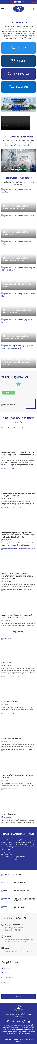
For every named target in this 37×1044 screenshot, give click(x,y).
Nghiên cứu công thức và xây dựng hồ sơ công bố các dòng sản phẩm (17, 362)
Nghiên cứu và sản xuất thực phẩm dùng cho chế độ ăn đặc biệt (17, 284)
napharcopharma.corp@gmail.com (16, 951)
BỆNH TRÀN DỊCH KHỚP (11, 738)
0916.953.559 (19, 2)
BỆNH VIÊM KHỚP (8, 814)
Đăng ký (19, 997)
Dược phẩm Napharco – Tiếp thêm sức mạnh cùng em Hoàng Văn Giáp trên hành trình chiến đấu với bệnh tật (18, 535)
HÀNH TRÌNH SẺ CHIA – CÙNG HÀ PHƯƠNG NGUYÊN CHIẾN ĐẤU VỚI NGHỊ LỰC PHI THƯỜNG (17, 576)
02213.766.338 (18, 928)
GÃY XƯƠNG (6, 663)
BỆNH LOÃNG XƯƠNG (10, 702)
